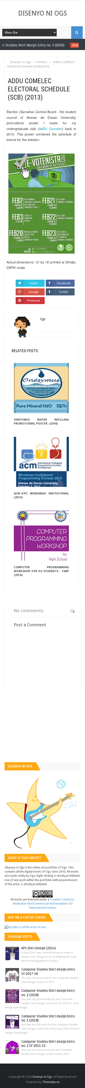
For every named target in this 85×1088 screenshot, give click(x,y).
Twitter (33, 283)
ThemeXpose (51, 1082)
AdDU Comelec (50, 128)
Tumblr (64, 292)
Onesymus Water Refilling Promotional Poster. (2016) (41, 421)
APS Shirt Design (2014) (38, 948)
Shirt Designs (64, 45)
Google (34, 292)
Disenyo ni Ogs (42, 13)
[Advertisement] (42, 730)
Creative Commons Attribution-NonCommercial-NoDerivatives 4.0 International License (44, 903)
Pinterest (33, 300)
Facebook (63, 283)
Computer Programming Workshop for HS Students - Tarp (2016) (41, 571)
